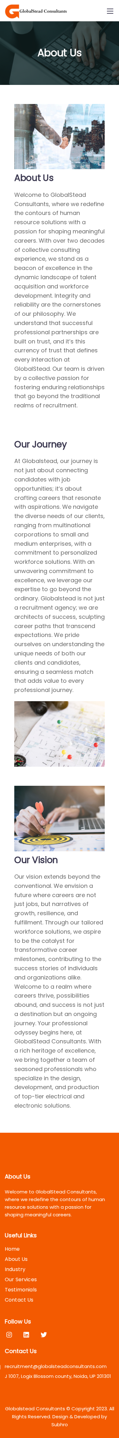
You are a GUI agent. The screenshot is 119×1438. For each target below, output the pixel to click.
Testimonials (21, 1289)
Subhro (59, 1424)
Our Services (21, 1279)
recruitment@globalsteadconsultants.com (56, 1366)
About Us (16, 1259)
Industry (15, 1269)
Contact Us (19, 1299)
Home (12, 1249)
